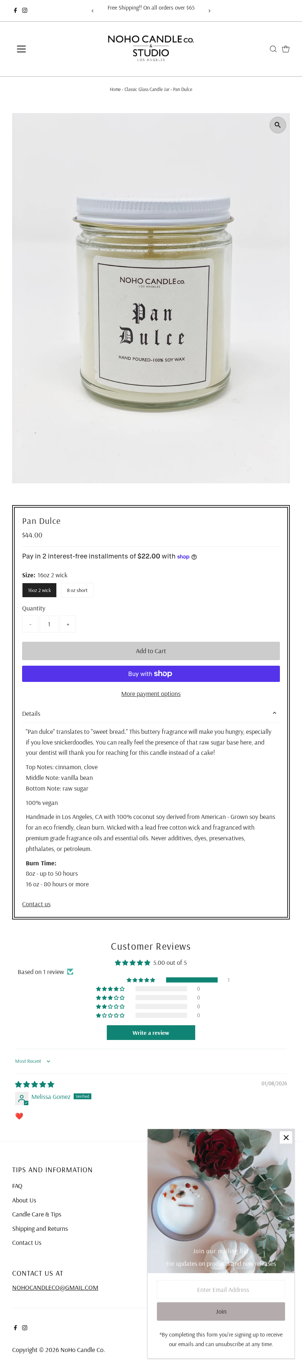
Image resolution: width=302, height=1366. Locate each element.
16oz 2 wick (39, 590)
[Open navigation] (45, 49)
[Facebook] (15, 11)
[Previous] (92, 11)
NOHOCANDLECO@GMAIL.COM (55, 1287)
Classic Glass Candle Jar (146, 89)
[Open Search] (273, 49)
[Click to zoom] (278, 125)
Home (115, 89)
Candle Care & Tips (36, 1214)
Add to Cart (151, 651)
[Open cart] (285, 49)
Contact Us (26, 1242)
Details (31, 713)
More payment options (150, 693)
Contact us (36, 904)
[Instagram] (24, 11)
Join (221, 1311)
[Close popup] (286, 1137)
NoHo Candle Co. (82, 1349)
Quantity (33, 608)
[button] (141, 980)
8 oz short (77, 590)
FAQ (17, 1185)
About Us (24, 1200)
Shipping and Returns (40, 1228)
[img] (34, 1084)
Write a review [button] (151, 1032)
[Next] (209, 11)
